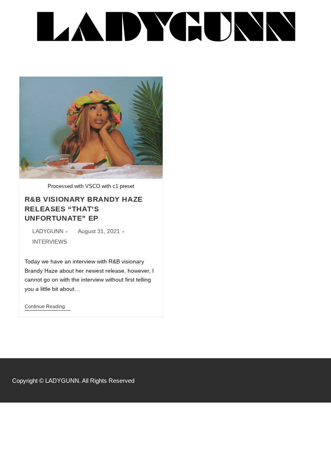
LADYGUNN (47, 231)
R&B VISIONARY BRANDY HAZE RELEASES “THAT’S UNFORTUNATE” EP (84, 208)
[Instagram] (315, 380)
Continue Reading (48, 306)
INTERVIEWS (49, 241)
